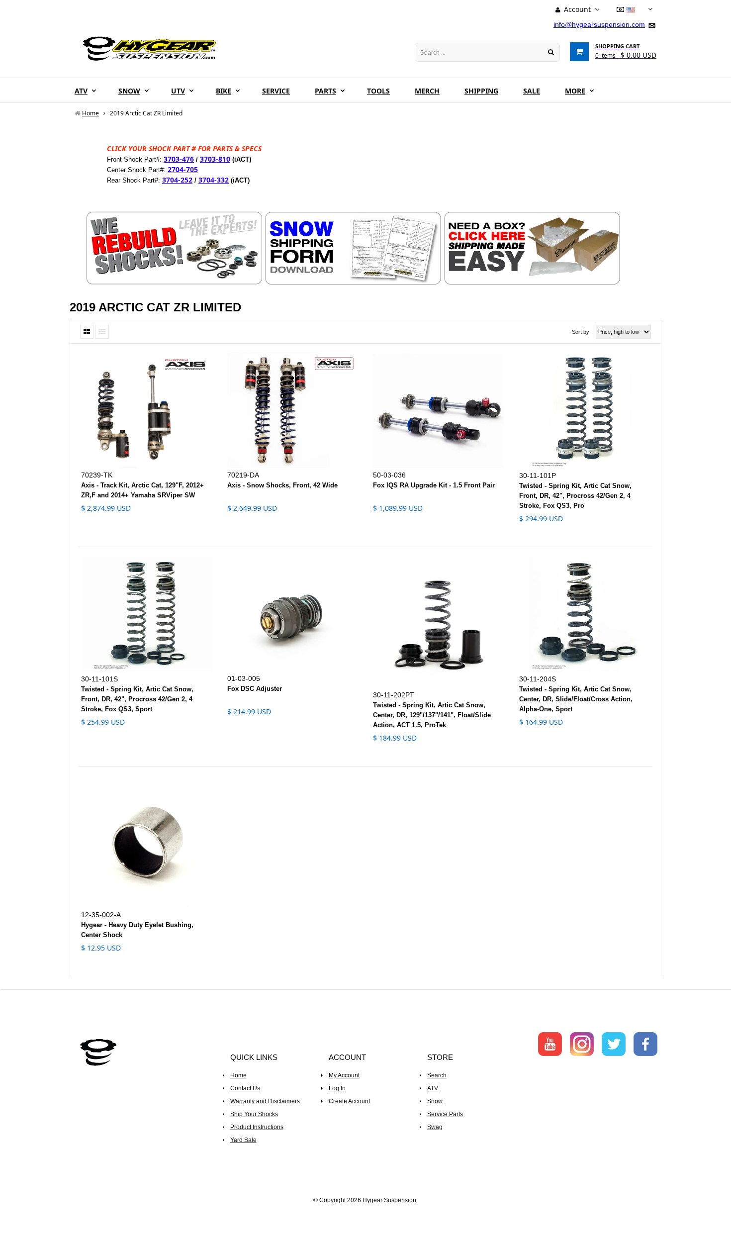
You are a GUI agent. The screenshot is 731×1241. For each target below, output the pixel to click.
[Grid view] (86, 332)
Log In (337, 1088)
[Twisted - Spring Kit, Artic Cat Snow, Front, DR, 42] (584, 411)
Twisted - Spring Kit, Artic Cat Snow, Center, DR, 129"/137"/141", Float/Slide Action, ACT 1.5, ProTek (432, 715)
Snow (435, 1101)
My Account (344, 1075)
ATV (432, 1088)
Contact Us (245, 1088)
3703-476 (179, 159)
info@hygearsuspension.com (599, 24)
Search (437, 1075)
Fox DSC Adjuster (254, 688)
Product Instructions (256, 1127)
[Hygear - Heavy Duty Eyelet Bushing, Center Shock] (146, 842)
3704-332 (213, 180)
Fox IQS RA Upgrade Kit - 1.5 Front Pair (434, 485)
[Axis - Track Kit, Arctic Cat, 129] (146, 411)
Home (238, 1075)
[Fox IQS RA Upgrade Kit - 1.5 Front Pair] (438, 411)
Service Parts (445, 1114)
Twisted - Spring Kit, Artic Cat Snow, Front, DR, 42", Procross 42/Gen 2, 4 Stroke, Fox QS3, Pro (575, 495)
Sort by (580, 332)
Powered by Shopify (366, 1214)
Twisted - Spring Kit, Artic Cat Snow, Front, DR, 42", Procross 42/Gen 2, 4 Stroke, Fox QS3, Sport (137, 699)
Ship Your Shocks (254, 1114)
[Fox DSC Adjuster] (293, 614)
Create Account (349, 1101)
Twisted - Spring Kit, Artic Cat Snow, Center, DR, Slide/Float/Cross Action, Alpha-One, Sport (576, 699)
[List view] (102, 332)
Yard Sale (243, 1140)
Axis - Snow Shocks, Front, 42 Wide (282, 485)
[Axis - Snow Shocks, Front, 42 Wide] (293, 411)
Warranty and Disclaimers (265, 1101)
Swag (435, 1127)
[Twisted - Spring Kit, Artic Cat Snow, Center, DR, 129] (438, 622)
